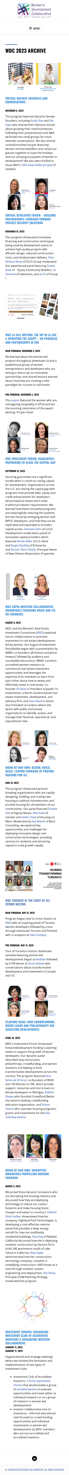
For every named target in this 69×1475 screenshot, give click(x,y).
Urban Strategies (38, 935)
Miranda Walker (24, 541)
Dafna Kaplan (36, 1253)
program (15, 400)
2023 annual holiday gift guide (37, 165)
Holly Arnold (39, 813)
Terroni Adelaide (36, 963)
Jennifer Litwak (28, 817)
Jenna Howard (35, 701)
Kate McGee (49, 1273)
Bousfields (41, 959)
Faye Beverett (38, 821)
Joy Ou (42, 274)
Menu (36, 28)
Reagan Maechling (20, 545)
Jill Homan (21, 689)
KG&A (8, 923)
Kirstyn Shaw (36, 120)
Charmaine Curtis (32, 529)
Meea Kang (37, 1236)
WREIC (40, 632)
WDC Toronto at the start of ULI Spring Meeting (27, 902)
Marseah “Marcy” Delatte (23, 549)
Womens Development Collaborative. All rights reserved (36, 1469)
